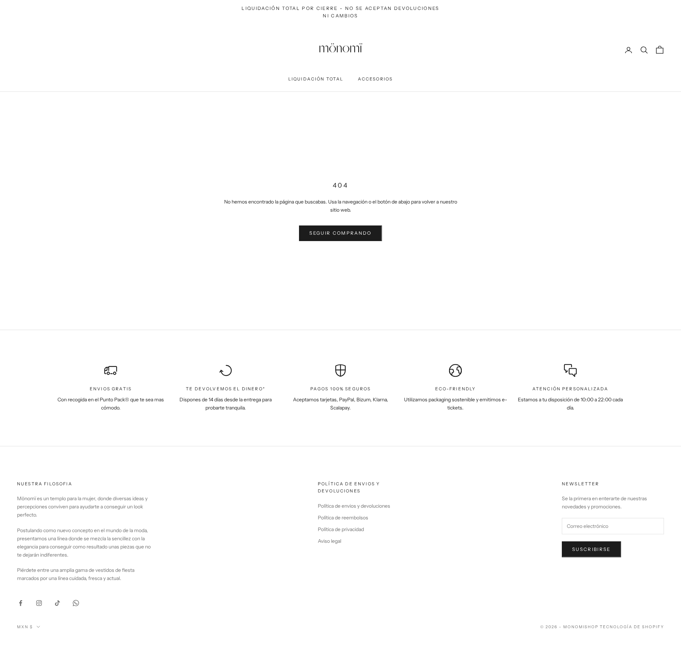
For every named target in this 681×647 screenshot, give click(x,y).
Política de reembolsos (343, 517)
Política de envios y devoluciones (354, 506)
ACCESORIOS (375, 79)
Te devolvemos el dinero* (225, 388)
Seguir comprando (340, 233)
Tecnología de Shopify (632, 626)
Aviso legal (329, 541)
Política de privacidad (341, 529)
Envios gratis (111, 388)
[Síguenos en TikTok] (57, 603)
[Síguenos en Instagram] (39, 603)
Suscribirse (591, 549)
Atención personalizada (570, 388)
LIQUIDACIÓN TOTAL (316, 79)
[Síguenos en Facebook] (20, 603)
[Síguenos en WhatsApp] (75, 603)
